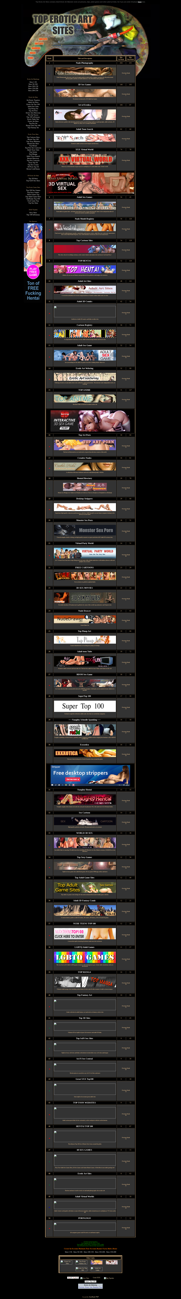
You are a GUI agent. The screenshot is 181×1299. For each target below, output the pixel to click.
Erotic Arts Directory (33, 113)
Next (100, 1287)
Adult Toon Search (33, 156)
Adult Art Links (33, 106)
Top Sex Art (33, 123)
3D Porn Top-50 (33, 167)
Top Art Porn (33, 111)
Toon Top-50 (33, 163)
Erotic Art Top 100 (33, 104)
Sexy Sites (33, 213)
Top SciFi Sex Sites (33, 181)
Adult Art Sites (33, 102)
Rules (110, 1249)
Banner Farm (102, 1249)
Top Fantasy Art (33, 128)
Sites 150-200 (33, 88)
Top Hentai (33, 146)
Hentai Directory (33, 158)
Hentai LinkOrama (33, 169)
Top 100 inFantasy (33, 117)
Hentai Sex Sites (33, 144)
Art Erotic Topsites (33, 100)
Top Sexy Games (33, 192)
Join (91, 1287)
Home (115, 1249)
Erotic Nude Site (33, 119)
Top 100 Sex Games (33, 190)
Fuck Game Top (33, 201)
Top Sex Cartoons (33, 160)
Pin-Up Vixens (33, 115)
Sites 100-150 (33, 86)
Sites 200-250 (33, 90)
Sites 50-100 (33, 84)
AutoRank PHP (94, 1297)
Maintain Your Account (87, 1249)
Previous (81, 1287)
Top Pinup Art (33, 109)
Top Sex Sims (33, 203)
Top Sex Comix (33, 165)
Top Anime (33, 152)
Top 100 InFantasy (33, 215)
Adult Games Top (33, 194)
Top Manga (33, 154)
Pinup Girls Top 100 (33, 125)
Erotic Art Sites (33, 121)
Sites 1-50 (33, 82)
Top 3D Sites (33, 179)
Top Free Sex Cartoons (33, 148)
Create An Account (71, 1249)
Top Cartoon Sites (33, 137)
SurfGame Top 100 (33, 199)
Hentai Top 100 (33, 139)
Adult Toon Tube (33, 150)
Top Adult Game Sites (33, 197)
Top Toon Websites (33, 141)
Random (95, 1287)
